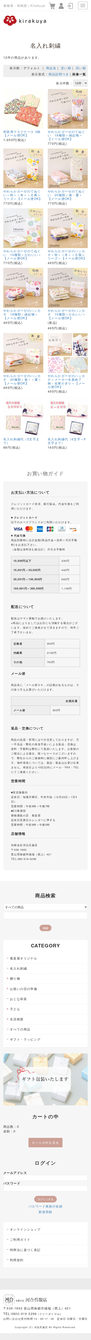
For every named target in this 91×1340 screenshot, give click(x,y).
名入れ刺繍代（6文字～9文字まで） (67, 441)
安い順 (66, 68)
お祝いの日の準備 (23, 988)
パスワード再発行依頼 (45, 1206)
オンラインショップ (25, 1229)
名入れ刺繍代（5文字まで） (21, 441)
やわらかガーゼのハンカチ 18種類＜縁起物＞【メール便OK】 (22, 314)
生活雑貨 (17, 1019)
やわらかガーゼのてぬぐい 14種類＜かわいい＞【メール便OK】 (22, 254)
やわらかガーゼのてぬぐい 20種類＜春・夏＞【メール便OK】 (66, 194)
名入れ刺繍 (18, 968)
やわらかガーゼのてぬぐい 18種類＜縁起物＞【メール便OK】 (66, 135)
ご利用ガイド (20, 1239)
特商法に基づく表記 (25, 1250)
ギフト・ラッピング (25, 1039)
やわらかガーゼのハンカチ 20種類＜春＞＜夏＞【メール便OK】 (22, 379)
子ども (15, 1009)
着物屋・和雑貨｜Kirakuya (24, 5)
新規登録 (45, 1211)
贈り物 (15, 978)
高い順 (81, 68)
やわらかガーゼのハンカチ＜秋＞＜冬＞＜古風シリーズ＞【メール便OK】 (67, 254)
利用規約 (17, 1260)
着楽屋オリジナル (23, 958)
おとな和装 (18, 999)
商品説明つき (59, 74)
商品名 (51, 68)
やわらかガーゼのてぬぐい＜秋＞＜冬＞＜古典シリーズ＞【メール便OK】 (22, 194)
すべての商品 (20, 1029)
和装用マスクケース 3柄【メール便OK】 (22, 133)
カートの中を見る (45, 1142)
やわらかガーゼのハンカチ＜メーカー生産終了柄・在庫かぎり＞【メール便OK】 (66, 381)
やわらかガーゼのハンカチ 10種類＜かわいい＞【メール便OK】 (67, 314)
